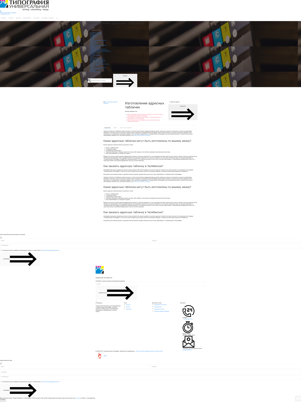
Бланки (92, 56)
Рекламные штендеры (95, 55)
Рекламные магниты (95, 52)
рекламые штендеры (144, 135)
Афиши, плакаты (94, 42)
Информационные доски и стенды (98, 45)
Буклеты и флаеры (94, 57)
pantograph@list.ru (187, 349)
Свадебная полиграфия (95, 32)
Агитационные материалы (96, 62)
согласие (77, 398)
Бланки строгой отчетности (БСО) (98, 67)
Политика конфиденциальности (147, 351)
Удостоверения (93, 36)
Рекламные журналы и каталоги (97, 60)
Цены (115, 127)
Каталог (3, 18)
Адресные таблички (94, 65)
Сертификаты (93, 35)
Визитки (92, 39)
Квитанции (92, 70)
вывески (135, 135)
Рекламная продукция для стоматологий (99, 64)
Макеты (18, 18)
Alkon (137, 351)
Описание (107, 127)
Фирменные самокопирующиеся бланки (99, 50)
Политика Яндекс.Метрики (161, 311)
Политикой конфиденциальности (50, 250)
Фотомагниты (93, 44)
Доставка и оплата (48, 18)
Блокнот (92, 66)
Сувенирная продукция (95, 34)
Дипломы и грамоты (95, 46)
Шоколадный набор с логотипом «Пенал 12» (100, 51)
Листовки (92, 54)
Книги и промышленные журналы (98, 40)
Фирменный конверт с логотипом (98, 49)
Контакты (36, 18)
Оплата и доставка (126, 127)
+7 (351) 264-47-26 (187, 319)
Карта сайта (160, 351)
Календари (92, 37)
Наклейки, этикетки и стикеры (97, 61)
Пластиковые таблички (95, 71)
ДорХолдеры (93, 41)
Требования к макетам (160, 304)
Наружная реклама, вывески (96, 59)
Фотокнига (92, 47)
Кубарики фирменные (95, 69)
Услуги (10, 18)
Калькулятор (27, 18)
